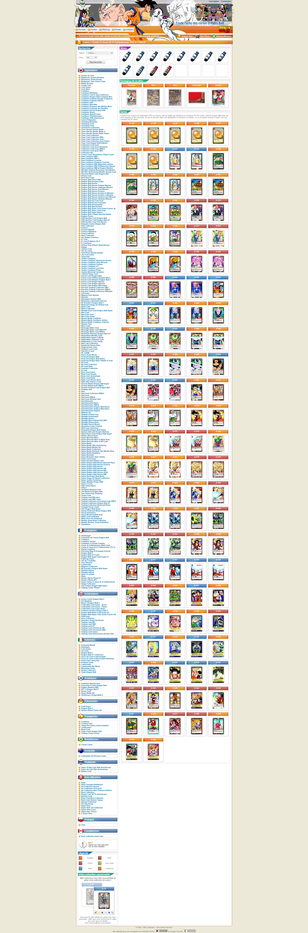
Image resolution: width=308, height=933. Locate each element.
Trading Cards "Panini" (90, 588)
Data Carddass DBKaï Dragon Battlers (97, 168)
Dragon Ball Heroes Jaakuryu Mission (97, 187)
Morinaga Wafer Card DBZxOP (94, 330)
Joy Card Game (87, 255)
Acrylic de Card (87, 76)
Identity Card (86, 796)
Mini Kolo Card (87, 314)
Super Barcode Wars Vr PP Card (94, 441)
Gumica (84, 228)
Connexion (226, 1)
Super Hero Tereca (89, 811)
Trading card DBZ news (91, 499)
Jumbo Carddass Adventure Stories (96, 260)
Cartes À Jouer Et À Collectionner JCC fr (98, 547)
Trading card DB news (90, 497)
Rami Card (85, 729)
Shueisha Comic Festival (91, 426)
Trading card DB (88, 622)
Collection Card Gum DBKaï (93, 149)
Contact (129, 29)
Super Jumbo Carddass (91, 480)
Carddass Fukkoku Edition (92, 101)
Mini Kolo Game (88, 316)
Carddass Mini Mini (89, 104)
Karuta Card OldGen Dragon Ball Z (95, 278)
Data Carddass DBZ (89, 156)
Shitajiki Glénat (87, 572)
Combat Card (86, 724)
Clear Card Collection (90, 135)
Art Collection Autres (90, 786)
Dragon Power (87, 216)
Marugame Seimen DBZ (91, 299)
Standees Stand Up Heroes (92, 620)
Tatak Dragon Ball (88, 672)
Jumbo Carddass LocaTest (92, 268)
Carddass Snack (88, 112)
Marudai (84, 297)
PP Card (84, 362)
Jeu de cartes (86, 251)
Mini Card (85, 312)
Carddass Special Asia (90, 683)
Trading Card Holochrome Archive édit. (97, 634)
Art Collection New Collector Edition (96, 790)
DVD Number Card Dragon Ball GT (95, 220)
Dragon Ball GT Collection (92, 655)
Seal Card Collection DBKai (92, 393)
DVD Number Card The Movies (94, 222)
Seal (83, 391)
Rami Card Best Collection (92, 798)
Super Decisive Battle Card (92, 461)
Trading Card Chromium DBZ (93, 630)
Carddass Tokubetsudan (91, 116)
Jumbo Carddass (88, 258)
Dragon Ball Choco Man (91, 180)
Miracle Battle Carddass (91, 318)
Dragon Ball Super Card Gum (93, 210)
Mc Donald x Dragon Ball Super (94, 568)
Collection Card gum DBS (92, 151)
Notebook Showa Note (90, 345)
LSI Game (85, 293)
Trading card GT (88, 626)
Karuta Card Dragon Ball (91, 276)
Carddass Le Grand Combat (93, 543)
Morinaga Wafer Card (90, 328)
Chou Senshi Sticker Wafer (92, 129)
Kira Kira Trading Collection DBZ (95, 287)
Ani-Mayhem (86, 601)
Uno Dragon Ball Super (91, 509)
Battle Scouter (87, 83)
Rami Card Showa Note (91, 380)
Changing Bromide (89, 122)
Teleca (83, 488)
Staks (83, 576)
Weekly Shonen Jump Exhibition (95, 522)
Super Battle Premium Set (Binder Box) (97, 451)
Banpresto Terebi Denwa (91, 79)
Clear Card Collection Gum (92, 139)
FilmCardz (85, 616)
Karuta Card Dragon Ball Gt (92, 282)
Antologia (85, 647)
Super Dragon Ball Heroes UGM (94, 472)
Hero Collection (87, 235)
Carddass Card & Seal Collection (95, 95)
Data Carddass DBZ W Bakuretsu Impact (98, 166)
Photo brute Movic (89, 355)
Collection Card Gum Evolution (94, 147)
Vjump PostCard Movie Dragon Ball (96, 511)
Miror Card (85, 326)
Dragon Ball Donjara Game (92, 181)
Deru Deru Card (87, 178)
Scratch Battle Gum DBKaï (92, 386)
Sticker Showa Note (89, 436)
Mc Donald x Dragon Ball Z (92, 303)
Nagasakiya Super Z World (92, 337)
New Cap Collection (89, 343)
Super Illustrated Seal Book (92, 476)
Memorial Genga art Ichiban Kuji (94, 305)
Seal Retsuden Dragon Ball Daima (95, 407)
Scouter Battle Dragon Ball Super (95, 384)
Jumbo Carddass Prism (91, 270)
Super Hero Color (88, 810)
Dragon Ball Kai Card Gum (92, 201)
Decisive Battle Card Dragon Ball (95, 174)
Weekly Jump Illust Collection (93, 520)
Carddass (85, 91)
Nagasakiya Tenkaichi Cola (92, 339)
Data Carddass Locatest (91, 160)
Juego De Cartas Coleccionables (95, 725)
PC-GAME (85, 353)
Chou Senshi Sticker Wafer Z (93, 131)
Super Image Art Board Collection (95, 478)
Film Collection (87, 226)
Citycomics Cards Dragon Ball (94, 685)
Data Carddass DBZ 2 (90, 158)
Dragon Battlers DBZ (90, 687)
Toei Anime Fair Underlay (91, 493)
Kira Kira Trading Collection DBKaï (95, 289)
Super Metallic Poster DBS (92, 482)
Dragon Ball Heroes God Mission (95, 189)
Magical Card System (90, 295)
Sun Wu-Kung (87, 804)
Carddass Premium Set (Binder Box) (96, 106)
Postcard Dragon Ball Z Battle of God (97, 361)
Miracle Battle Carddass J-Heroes (95, 322)
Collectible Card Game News (93, 609)
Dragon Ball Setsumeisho (92, 205)
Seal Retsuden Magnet (90, 411)
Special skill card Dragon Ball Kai (95, 432)
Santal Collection (88, 670)
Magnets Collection (89, 566)
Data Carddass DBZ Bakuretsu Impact (97, 164)
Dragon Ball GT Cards (90, 555)
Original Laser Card (89, 349)
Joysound (85, 257)
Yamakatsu (85, 524)
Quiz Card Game (88, 372)
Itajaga (84, 247)
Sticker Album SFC (89, 580)
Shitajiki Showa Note (90, 422)
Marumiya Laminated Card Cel (94, 301)
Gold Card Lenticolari (90, 660)
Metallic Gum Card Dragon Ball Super (97, 310)
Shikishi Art (86, 413)
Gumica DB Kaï (87, 233)
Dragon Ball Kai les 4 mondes (93, 203)
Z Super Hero (86, 813)
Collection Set (87, 153)
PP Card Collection (89, 364)
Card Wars (85, 89)
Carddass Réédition (89, 93)
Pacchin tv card (87, 351)
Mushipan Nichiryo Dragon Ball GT (96, 334)
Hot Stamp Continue (89, 237)
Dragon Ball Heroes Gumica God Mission (98, 197)
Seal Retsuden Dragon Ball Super (95, 409)
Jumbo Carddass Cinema (92, 264)
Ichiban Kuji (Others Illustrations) (95, 245)
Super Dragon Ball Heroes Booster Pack (98, 463)
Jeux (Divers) (86, 563)
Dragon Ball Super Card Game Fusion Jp (98, 208)
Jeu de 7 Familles (88, 561)
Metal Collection (88, 309)
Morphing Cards (88, 668)
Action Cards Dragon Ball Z (92, 599)
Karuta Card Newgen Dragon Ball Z (96, 280)
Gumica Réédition (88, 232)
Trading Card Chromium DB (93, 628)
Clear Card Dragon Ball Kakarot (94, 143)
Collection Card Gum (90, 145)
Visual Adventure (88, 513)
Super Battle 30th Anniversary (93, 445)
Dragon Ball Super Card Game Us (95, 612)
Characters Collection (90, 128)
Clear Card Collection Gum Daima (95, 141)
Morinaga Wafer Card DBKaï (93, 332)
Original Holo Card (89, 347)
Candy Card (86, 85)
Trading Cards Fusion (90, 733)
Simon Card (86, 691)
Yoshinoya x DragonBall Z (92, 695)
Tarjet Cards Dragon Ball (91, 731)
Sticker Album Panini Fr (91, 578)
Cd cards (85, 651)
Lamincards (86, 565)
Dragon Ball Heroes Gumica (93, 191)
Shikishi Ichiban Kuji (89, 414)
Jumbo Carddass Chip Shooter (94, 262)
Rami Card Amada (88, 374)
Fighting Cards (87, 559)
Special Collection (88, 802)
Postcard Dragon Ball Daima (93, 359)
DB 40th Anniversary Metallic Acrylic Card (98, 172)
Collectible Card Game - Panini (94, 607)
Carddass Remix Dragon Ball (93, 110)
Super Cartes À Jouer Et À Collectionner (98, 582)
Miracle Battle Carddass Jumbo (94, 320)
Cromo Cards (86, 745)
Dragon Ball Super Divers (91, 212)
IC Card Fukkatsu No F (90, 241)
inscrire (108, 923)
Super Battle (86, 443)
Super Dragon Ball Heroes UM (93, 468)
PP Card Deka (87, 366)
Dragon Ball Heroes (89, 183)
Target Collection (88, 584)
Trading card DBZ (88, 624)
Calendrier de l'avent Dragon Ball (95, 538)
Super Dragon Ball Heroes (92, 466)
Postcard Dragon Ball (90, 357)
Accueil (81, 29)
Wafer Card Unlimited (90, 517)
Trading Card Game (89, 632)
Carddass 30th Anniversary (92, 118)
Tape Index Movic (88, 486)
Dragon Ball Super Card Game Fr (95, 557)
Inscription (214, 1)
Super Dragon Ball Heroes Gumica (95, 465)
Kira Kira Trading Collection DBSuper (96, 291)
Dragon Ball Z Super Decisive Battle (96, 214)
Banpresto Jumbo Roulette (92, 77)
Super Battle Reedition (90, 453)
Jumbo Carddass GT (90, 266)
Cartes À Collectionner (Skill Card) (95, 545)
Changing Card (87, 124)
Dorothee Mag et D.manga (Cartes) (95, 551)
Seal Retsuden (87, 401)
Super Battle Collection (91, 449)
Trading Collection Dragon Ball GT (95, 503)
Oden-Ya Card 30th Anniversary (94, 769)
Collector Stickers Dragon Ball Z (94, 611)
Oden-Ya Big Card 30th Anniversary (96, 767)
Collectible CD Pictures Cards (93, 756)
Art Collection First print (91, 788)
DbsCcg (106, 29)
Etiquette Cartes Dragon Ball (93, 224)
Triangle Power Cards (90, 507)
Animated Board (88, 645)
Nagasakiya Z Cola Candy (92, 341)
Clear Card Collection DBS (92, 137)
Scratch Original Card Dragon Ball (95, 388)
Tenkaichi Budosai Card (91, 490)
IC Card (84, 239)
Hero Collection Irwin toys (92, 836)
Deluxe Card (86, 176)
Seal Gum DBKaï (88, 397)
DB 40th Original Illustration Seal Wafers (98, 170)
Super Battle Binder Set (91, 447)
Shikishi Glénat (87, 570)
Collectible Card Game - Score (94, 605)
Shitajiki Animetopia (89, 416)
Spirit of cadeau (87, 574)
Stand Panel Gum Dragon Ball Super (96, 434)
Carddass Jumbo (88, 541)
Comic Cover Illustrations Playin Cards (97, 155)
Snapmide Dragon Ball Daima (93, 430)
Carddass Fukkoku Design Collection (97, 99)
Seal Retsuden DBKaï (90, 405)
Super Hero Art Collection (92, 808)
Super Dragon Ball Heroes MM (93, 474)
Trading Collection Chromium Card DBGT (98, 501)
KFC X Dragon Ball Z (89, 689)
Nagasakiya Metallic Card (91, 336)
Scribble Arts (86, 389)
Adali (83, 783)
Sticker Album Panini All (91, 710)
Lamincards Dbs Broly (90, 666)
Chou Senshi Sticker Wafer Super (95, 133)
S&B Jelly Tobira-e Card (91, 382)
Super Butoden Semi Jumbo (93, 457)
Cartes (94, 29)
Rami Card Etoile (88, 378)
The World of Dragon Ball (92, 491)
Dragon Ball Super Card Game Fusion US (98, 614)
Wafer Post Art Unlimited (91, 518)
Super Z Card (86, 484)
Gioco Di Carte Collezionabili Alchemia (97, 659)
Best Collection (87, 792)
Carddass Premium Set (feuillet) (94, 108)
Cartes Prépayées (88, 120)
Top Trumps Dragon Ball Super (94, 586)
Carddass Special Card (90, 114)
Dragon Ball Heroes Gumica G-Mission (97, 193)
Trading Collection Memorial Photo (96, 505)
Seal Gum (85, 395)
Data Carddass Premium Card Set (95, 162)
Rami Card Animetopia (90, 376)
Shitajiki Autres (87, 418)
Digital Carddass (88, 549)
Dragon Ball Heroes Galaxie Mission (96, 185)
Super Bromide (87, 455)
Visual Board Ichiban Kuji (92, 515)
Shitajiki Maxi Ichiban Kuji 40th (94, 420)
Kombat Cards (87, 662)
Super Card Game (88, 459)
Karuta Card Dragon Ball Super (94, 285)
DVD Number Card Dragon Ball (94, 218)
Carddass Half (87, 103)
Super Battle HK (88, 693)
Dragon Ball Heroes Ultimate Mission (96, 199)
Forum (118, 29)
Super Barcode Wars (89, 438)
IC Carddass (86, 243)
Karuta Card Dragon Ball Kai (93, 284)
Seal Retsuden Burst (89, 403)
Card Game (86, 87)
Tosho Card (86, 495)
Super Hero (86, 806)
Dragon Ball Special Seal (91, 206)
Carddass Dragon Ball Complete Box (96, 97)
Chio (83, 825)
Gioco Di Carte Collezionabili (93, 657)
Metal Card (85, 307)
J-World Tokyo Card (89, 274)
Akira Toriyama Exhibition (92, 785)
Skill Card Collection (89, 428)
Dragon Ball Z (87, 553)
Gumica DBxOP (87, 230)
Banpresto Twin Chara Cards (93, 81)
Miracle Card (86, 324)
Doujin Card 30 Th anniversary (94, 794)
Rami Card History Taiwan (92, 800)
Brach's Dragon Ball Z (90, 603)
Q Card (84, 370)
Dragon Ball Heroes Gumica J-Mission (97, 195)
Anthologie (86, 536)
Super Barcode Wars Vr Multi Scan (95, 440)
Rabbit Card (86, 771)
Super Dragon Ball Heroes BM (93, 470)
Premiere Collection (89, 368)
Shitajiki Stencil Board (90, 424)
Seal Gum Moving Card (91, 399)
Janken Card (86, 249)
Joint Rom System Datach (92, 253)
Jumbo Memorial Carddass (92, 272)
